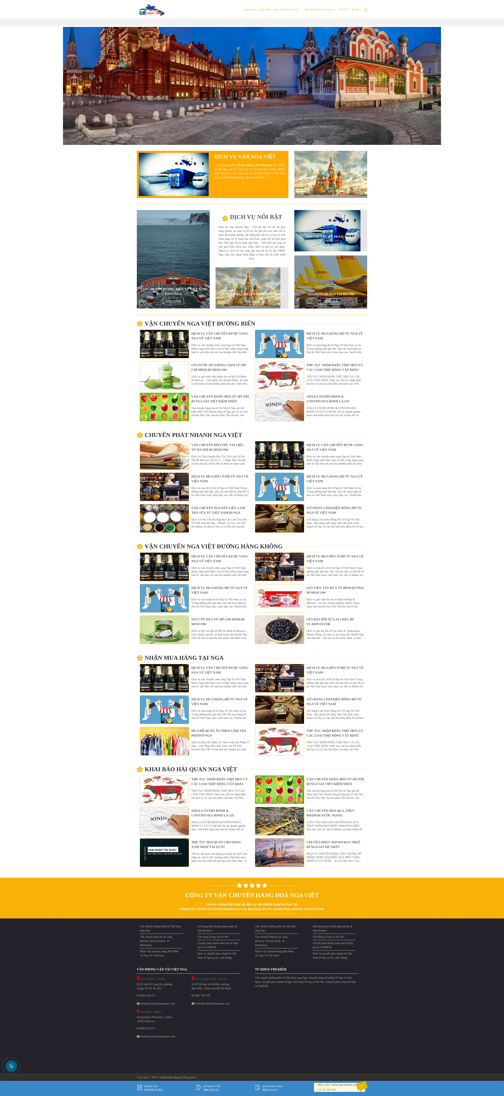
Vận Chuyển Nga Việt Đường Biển (200, 326)
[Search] (366, 9)
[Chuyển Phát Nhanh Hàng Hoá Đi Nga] (248, 290)
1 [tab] (247, 149)
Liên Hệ (354, 9)
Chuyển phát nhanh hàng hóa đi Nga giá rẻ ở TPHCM (217, 947)
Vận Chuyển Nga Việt (286, 9)
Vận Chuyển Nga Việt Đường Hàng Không (214, 548)
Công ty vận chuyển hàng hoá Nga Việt (252, 897)
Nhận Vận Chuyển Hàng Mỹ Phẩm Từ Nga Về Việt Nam (159, 955)
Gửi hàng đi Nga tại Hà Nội (213, 938)
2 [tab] (252, 149)
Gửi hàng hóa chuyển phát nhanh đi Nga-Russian (217, 930)
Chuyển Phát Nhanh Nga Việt (193, 437)
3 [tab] (257, 149)
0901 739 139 (202, 997)
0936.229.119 (147, 997)
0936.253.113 (147, 1030)
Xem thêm (173, 303)
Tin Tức (343, 9)
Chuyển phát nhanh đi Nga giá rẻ (177, 1079)
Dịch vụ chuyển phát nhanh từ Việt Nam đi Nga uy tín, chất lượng (216, 957)
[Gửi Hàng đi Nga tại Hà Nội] (330, 284)
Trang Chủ (250, 9)
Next (436, 85)
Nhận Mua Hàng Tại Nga (184, 660)
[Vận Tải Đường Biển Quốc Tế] (327, 232)
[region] (252, 86)
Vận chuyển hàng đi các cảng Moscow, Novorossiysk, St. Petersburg (156, 943)
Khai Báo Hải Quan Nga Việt (191, 771)
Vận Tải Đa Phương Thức (318, 9)
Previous (68, 85)
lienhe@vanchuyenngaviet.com (157, 1005)
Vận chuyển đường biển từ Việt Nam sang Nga (160, 930)
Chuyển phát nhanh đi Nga (277, 983)
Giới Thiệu (265, 9)
